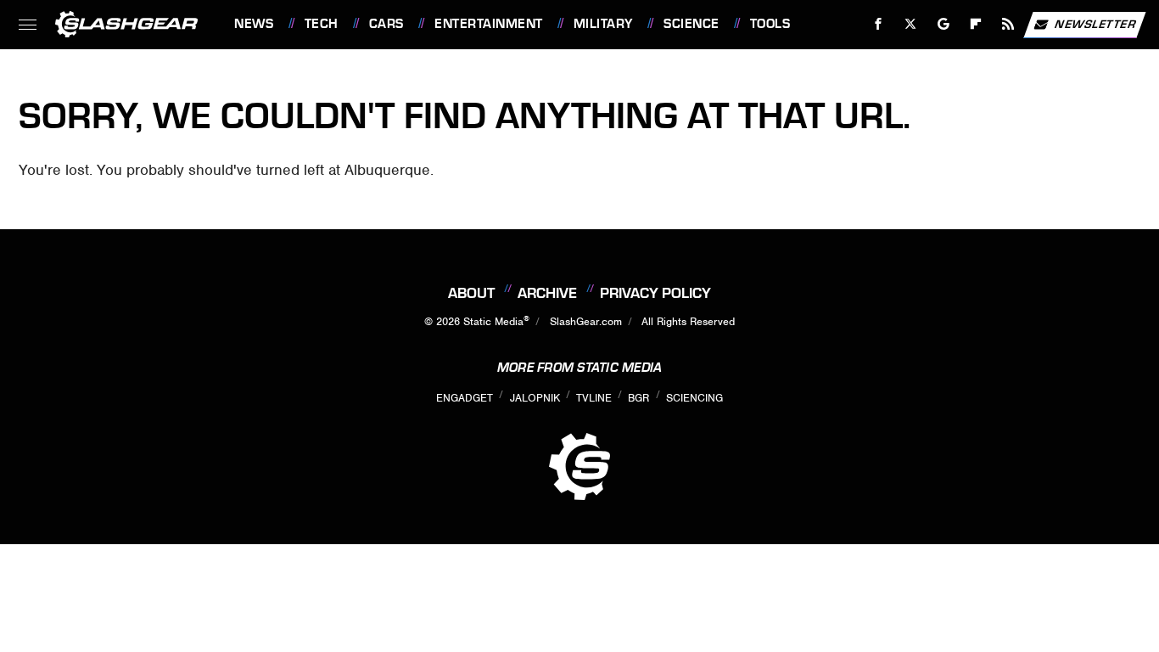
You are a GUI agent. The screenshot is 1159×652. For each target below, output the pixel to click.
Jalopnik (535, 398)
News (253, 23)
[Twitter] (911, 24)
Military (603, 23)
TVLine (594, 398)
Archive (547, 292)
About (471, 292)
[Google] (944, 24)
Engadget (464, 398)
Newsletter (1095, 23)
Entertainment (488, 23)
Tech (322, 23)
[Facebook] (878, 24)
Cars (386, 23)
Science (691, 23)
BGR (638, 398)
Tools (770, 23)
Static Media (493, 321)
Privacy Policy (655, 292)
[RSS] (1008, 24)
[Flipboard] (976, 24)
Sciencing (694, 398)
